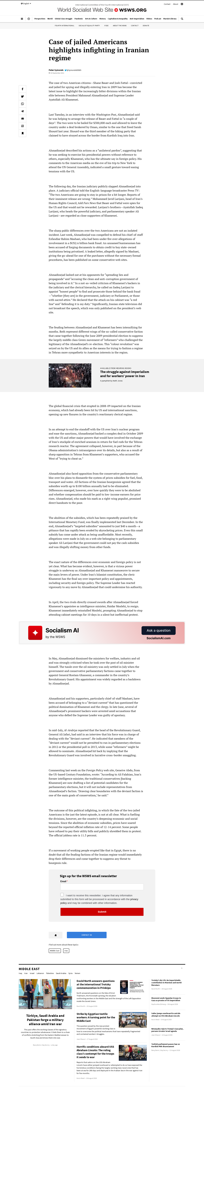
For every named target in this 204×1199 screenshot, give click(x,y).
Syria (70, 973)
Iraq (20, 973)
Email (63, 881)
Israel (32, 973)
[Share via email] (22, 118)
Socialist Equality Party (89, 25)
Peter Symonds (56, 70)
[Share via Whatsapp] (22, 103)
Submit (102, 911)
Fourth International (64, 25)
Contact (167, 4)
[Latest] (28, 20)
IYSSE (106, 25)
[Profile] (182, 4)
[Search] (182, 20)
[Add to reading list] (22, 133)
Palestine (50, 973)
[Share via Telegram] (22, 111)
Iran (66, 951)
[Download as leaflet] (22, 125)
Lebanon (40, 973)
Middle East (55, 951)
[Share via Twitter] (22, 96)
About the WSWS (120, 25)
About (175, 4)
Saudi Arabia (61, 973)
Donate (146, 25)
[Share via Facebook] (22, 89)
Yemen (77, 973)
